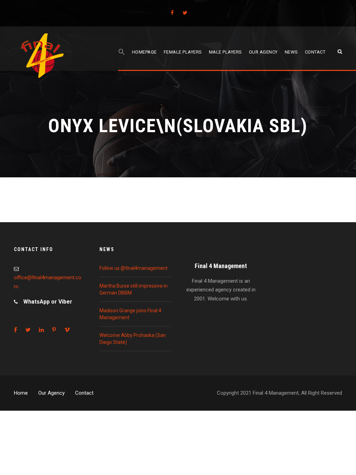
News (291, 52)
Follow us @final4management (133, 268)
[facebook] (172, 13)
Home (21, 393)
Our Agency (51, 393)
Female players (183, 52)
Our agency (263, 52)
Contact (315, 52)
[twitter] (185, 13)
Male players (225, 52)
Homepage (144, 52)
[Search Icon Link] (121, 59)
